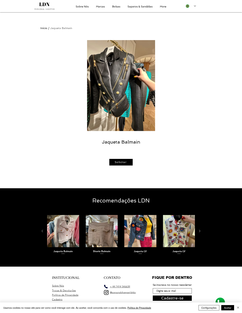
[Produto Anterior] (42, 231)
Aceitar (227, 307)
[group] (121, 235)
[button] (100, 6)
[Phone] (106, 286)
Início (43, 28)
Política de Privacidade (139, 307)
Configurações (208, 307)
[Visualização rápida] (63, 231)
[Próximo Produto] (200, 231)
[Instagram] (106, 292)
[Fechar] (238, 307)
